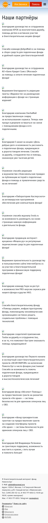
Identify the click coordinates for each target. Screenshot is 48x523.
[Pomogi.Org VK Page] (3, 512)
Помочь (36, 4)
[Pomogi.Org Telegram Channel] (3, 506)
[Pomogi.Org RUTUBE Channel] (3, 517)
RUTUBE (8, 517)
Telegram (9, 506)
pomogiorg (34, 498)
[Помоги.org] (6, 4)
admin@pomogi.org (16, 484)
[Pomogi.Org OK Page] (3, 514)
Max (6, 509)
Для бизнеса (20, 4)
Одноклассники (11, 514)
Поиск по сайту (20, 503)
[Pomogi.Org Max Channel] (3, 509)
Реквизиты (7, 503)
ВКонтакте (9, 512)
